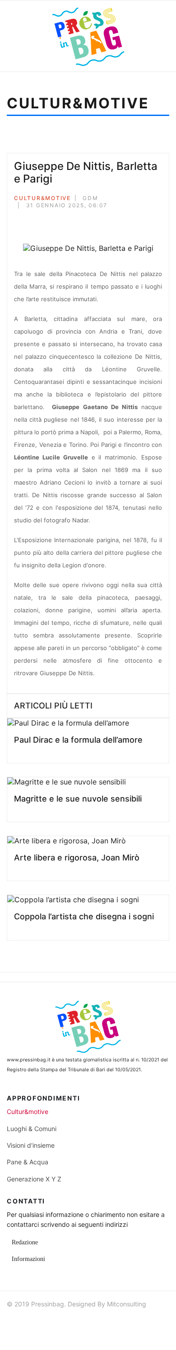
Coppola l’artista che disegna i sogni (84, 916)
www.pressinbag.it (29, 1060)
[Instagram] (63, 1323)
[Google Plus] (41, 220)
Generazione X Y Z (34, 1179)
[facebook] (14, 1323)
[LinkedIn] (53, 220)
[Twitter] (29, 220)
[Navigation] (22, 36)
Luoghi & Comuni (31, 1128)
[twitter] (31, 1323)
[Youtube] (47, 1323)
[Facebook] (16, 220)
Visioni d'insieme (31, 1145)
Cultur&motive (42, 198)
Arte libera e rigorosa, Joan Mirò (76, 857)
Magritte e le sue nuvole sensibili (78, 798)
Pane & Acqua (27, 1162)
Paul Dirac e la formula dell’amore (78, 739)
